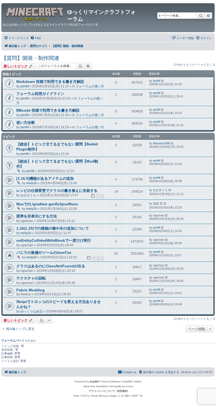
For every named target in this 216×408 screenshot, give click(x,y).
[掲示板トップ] (35, 13)
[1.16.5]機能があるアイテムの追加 (45, 178)
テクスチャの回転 (31, 278)
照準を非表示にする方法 (36, 216)
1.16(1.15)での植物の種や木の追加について (52, 228)
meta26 (31, 183)
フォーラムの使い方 (90, 86)
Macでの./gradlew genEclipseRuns (47, 204)
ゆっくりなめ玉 (32, 311)
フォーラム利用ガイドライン (40, 94)
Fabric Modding (30, 290)
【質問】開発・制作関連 (30, 58)
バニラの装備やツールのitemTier (43, 252)
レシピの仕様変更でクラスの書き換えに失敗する (56, 190)
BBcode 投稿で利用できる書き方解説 (48, 110)
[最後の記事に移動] (162, 80)
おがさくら (28, 195)
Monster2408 (161, 143)
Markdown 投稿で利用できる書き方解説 (50, 81)
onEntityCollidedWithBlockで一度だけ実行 (53, 240)
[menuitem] (35, 38)
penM (25, 86)
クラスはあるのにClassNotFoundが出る (50, 266)
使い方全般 (25, 122)
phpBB (94, 381)
